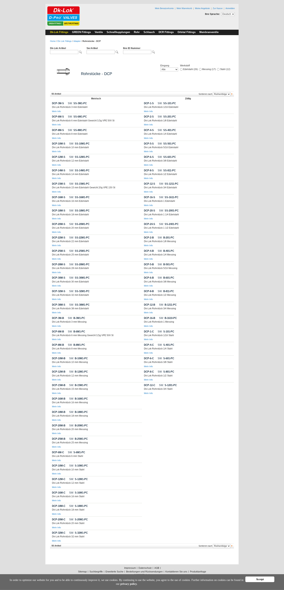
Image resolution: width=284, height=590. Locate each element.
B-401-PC (166, 250)
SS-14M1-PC (79, 170)
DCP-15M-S (58, 183)
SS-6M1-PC (77, 116)
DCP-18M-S (58, 210)
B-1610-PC (168, 318)
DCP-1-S (149, 103)
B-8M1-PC (76, 344)
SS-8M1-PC (77, 130)
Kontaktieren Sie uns (176, 571)
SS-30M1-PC (79, 277)
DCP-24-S (149, 224)
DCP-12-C (149, 385)
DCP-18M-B (58, 412)
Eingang (164, 65)
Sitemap (82, 571)
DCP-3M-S (58, 103)
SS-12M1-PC (79, 157)
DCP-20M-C (58, 519)
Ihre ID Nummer (131, 48)
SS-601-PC (167, 157)
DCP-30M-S (58, 277)
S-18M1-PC (78, 506)
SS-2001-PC (169, 210)
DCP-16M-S (58, 197)
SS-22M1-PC (79, 237)
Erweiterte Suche (114, 571)
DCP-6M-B (58, 331)
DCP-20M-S (58, 224)
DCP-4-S (149, 130)
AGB (156, 568)
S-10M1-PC (78, 465)
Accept (260, 579)
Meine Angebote (202, 8)
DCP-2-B (149, 237)
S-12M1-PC (78, 479)
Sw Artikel (92, 48)
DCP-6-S (149, 157)
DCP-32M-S (58, 291)
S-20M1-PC (78, 519)
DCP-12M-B (58, 371)
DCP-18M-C (58, 506)
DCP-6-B (149, 277)
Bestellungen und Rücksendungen (144, 571)
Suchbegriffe (96, 571)
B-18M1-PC (78, 412)
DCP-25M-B (58, 438)
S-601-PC (166, 358)
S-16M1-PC (78, 492)
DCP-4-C (149, 344)
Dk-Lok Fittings (64, 41)
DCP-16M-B (58, 398)
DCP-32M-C (58, 532)
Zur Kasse (218, 8)
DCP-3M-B (58, 318)
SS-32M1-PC (79, 291)
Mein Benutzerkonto (164, 8)
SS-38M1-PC (79, 304)
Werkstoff (185, 65)
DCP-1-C (149, 331)
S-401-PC (166, 344)
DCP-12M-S (58, 157)
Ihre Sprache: (212, 14)
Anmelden (230, 8)
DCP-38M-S (58, 304)
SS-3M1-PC (77, 103)
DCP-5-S (149, 143)
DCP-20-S (149, 210)
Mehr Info (56, 111)
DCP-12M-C (58, 479)
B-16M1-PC (78, 398)
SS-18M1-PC (79, 210)
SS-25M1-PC (79, 250)
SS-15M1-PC (79, 183)
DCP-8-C (149, 371)
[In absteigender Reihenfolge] (231, 94)
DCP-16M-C (58, 492)
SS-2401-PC (169, 224)
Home (53, 41)
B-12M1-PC (78, 371)
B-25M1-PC (78, 438)
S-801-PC (166, 371)
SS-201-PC (167, 116)
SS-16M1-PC (79, 197)
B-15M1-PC (78, 385)
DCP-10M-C (58, 465)
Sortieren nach (205, 94)
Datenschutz (145, 568)
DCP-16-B (149, 318)
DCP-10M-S (58, 143)
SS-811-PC (167, 170)
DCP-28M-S (58, 264)
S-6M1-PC (76, 452)
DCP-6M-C (58, 452)
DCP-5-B (149, 264)
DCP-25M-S (58, 250)
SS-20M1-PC (79, 224)
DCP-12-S (149, 183)
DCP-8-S (149, 170)
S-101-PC (166, 331)
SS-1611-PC (168, 197)
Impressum (130, 568)
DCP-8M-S (58, 130)
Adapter (77, 41)
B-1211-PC (168, 304)
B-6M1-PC (76, 331)
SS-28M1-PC (79, 264)
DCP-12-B (149, 304)
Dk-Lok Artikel (58, 48)
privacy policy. (128, 583)
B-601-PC (166, 277)
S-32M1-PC (78, 532)
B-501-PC (166, 264)
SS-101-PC (167, 103)
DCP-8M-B (58, 344)
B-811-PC (166, 291)
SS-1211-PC (168, 183)
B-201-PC (166, 237)
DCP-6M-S (58, 116)
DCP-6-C (149, 358)
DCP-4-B (149, 250)
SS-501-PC (167, 143)
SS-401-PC (167, 130)
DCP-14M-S (58, 170)
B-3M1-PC (76, 318)
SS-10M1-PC (79, 143)
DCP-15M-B (58, 385)
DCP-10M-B (58, 358)
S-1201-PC (168, 385)
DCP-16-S (149, 197)
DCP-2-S (149, 116)
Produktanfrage (198, 571)
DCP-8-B (149, 291)
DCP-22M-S (58, 237)
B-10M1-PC (78, 358)
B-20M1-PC (78, 425)
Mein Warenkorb (184, 8)
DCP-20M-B (58, 425)
